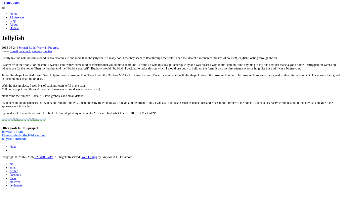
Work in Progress (48, 47)
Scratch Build (27, 47)
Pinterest (37, 51)
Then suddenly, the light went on (24, 135)
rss (11, 164)
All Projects (17, 17)
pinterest (15, 181)
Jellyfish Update (12, 131)
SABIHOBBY (11, 3)
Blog (13, 21)
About (14, 24)
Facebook (25, 51)
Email (14, 51)
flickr (13, 178)
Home (13, 13)
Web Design (89, 157)
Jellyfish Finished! (14, 139)
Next (13, 146)
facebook (15, 174)
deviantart (16, 185)
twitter (14, 171)
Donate (14, 28)
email (13, 167)
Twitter (47, 51)
